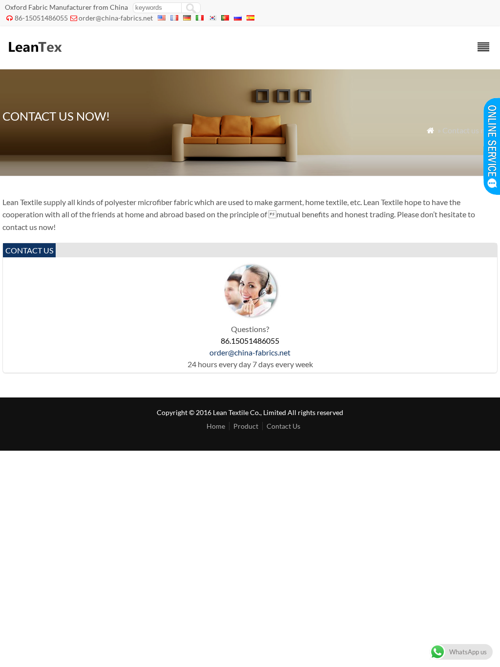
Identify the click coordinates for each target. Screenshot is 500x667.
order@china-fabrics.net (116, 18)
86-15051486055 (41, 18)
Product (245, 426)
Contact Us (283, 426)
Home (216, 426)
